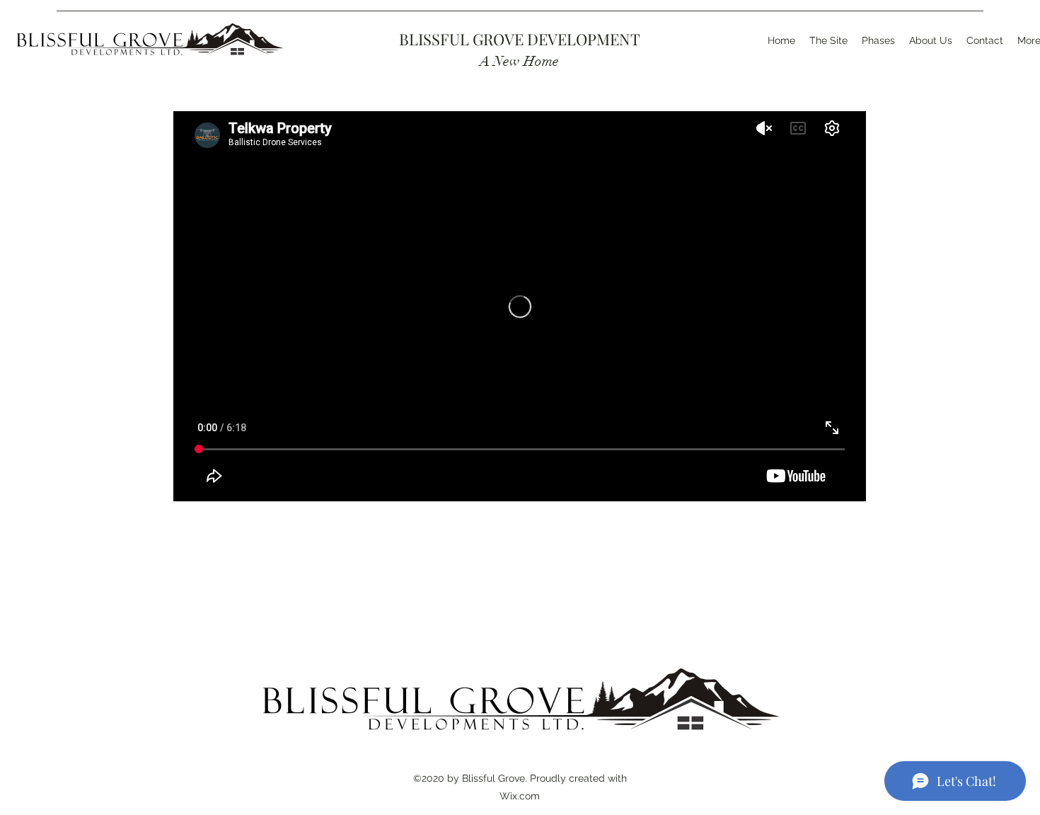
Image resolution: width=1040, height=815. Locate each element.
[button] (878, 40)
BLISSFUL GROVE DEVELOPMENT (519, 39)
